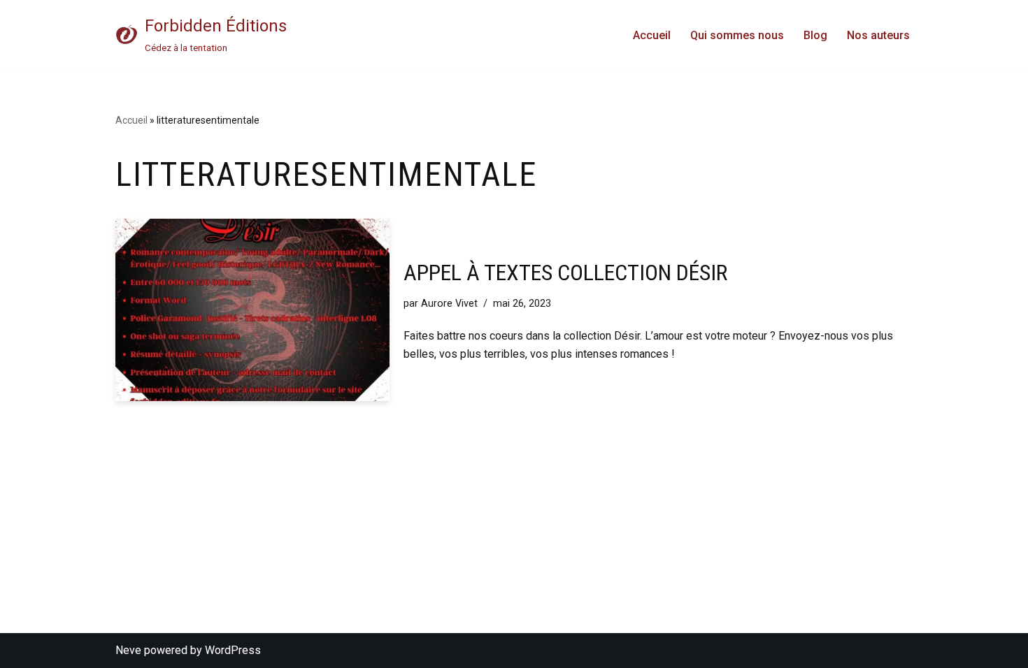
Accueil (652, 35)
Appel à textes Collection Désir (565, 272)
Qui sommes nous (737, 35)
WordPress (233, 650)
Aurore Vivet (449, 304)
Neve (128, 650)
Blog (815, 35)
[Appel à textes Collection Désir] (252, 310)
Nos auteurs (878, 35)
